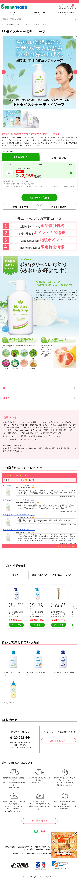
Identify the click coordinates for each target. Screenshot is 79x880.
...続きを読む (70, 540)
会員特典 (39, 851)
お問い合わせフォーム (58, 742)
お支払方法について (24, 848)
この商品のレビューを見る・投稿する (66, 546)
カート (71, 8)
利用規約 (15, 855)
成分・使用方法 (20, 206)
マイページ (66, 8)
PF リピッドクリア (8, 704)
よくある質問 (28, 851)
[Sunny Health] (15, 6)
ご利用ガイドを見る (39, 822)
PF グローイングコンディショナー (63, 674)
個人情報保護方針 (28, 855)
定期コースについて (42, 848)
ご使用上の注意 (58, 206)
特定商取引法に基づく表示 (47, 855)
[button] (4, 72)
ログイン (61, 8)
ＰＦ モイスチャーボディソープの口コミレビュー (19, 485)
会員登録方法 (50, 851)
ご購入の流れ (10, 848)
